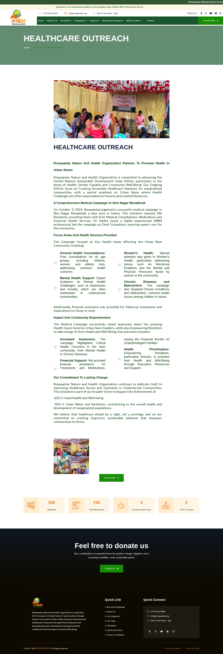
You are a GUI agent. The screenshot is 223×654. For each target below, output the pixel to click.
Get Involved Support (111, 21)
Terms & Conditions (115, 635)
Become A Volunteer (116, 607)
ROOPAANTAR (43, 648)
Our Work (64, 21)
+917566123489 (50, 13)
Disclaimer (111, 625)
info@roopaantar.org (77, 13)
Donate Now (110, 478)
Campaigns (79, 21)
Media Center (132, 21)
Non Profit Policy (114, 630)
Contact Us (110, 568)
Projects (93, 21)
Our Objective (113, 616)
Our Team (111, 621)
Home (41, 21)
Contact (150, 21)
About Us (51, 21)
